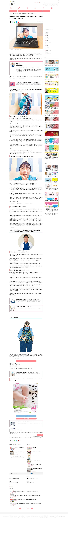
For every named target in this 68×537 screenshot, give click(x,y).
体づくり (47, 37)
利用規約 (11, 516)
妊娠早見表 (14, 8)
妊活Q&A (47, 52)
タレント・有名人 (39, 437)
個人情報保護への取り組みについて (46, 517)
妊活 (13, 13)
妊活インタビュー (21, 437)
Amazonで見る (26, 415)
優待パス (54, 8)
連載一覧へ (54, 159)
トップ (10, 13)
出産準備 (38, 8)
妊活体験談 (16, 437)
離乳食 (46, 8)
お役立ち (25, 437)
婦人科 (47, 33)
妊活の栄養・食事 (48, 38)
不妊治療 (47, 40)
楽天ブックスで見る (26, 418)
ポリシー (16, 516)
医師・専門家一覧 (21, 516)
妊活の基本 (47, 32)
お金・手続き (22, 8)
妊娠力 (47, 35)
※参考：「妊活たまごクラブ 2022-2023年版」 (17, 78)
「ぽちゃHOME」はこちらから (26, 360)
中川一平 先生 (19, 65)
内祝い (41, 2)
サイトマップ (28, 516)
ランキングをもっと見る (17, 456)
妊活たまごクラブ (29, 437)
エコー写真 (14, 197)
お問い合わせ (52, 516)
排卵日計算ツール (48, 42)
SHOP (37, 2)
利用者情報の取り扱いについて (60, 516)
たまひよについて (5, 516)
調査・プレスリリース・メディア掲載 (37, 516)
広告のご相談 (46, 516)
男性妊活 (47, 45)
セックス (47, 43)
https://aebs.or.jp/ (51, 211)
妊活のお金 (47, 48)
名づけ (29, 8)
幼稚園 (15, 355)
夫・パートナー (34, 437)
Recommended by (29, 473)
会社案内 (55, 517)
